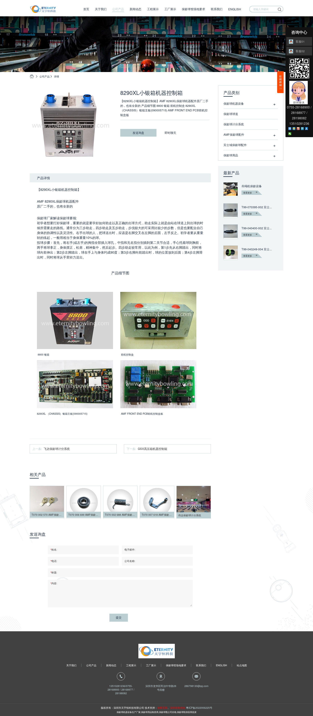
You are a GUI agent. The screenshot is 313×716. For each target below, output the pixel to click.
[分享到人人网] (306, 128)
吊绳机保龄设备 (251, 186)
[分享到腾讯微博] (302, 128)
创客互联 (162, 707)
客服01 (300, 41)
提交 (119, 617)
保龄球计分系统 (234, 124)
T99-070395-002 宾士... (256, 207)
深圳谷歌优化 (177, 707)
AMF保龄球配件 (234, 134)
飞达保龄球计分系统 (57, 449)
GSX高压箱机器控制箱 (152, 449)
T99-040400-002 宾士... (256, 228)
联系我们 (216, 9)
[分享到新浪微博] (298, 128)
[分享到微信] (289, 133)
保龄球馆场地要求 (193, 9)
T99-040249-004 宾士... (256, 249)
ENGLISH (234, 9)
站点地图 (242, 665)
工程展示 (153, 9)
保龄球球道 (231, 114)
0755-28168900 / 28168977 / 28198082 (121, 689)
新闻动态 (135, 9)
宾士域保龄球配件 (235, 145)
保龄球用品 (231, 155)
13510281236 (117, 686)
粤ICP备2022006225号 (199, 707)
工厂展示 (170, 9)
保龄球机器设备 (234, 103)
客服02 (300, 51)
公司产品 (118, 9)
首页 (86, 9)
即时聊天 (170, 133)
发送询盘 (138, 133)
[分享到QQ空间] (294, 128)
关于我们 (101, 9)
